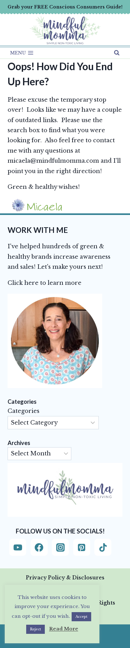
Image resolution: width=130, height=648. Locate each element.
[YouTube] (17, 547)
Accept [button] (81, 616)
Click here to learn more (44, 282)
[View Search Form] (116, 53)
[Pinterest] (81, 547)
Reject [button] (35, 629)
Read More (63, 629)
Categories (23, 411)
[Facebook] (39, 547)
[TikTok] (102, 547)
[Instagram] (60, 547)
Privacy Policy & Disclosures (65, 577)
